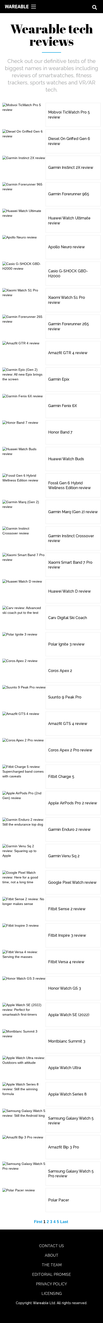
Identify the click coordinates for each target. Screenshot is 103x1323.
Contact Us (51, 1246)
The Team (52, 1265)
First (38, 1222)
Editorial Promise (51, 1274)
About (51, 1255)
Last (64, 1222)
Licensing (51, 1293)
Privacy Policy (51, 1284)
